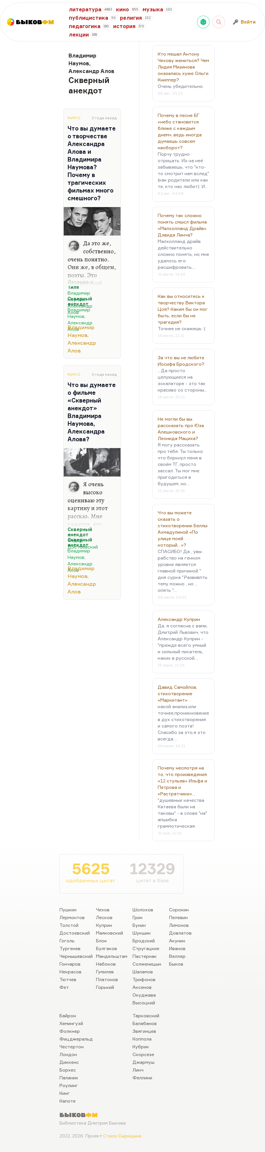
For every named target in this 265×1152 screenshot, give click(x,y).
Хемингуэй (71, 1023)
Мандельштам (111, 956)
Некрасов (70, 971)
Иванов (177, 948)
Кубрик (140, 1046)
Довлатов (180, 933)
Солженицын (146, 964)
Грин (137, 917)
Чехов (103, 909)
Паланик (68, 1077)
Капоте (67, 1101)
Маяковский (109, 933)
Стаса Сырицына (122, 1135)
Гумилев (105, 971)
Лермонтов (72, 917)
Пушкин (68, 909)
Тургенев (69, 948)
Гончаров (69, 964)
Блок (101, 940)
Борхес (67, 1070)
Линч (137, 1070)
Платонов (107, 979)
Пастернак (144, 956)
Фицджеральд (76, 1039)
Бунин (139, 925)
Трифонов (143, 979)
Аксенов (142, 987)
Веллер (177, 956)
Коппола (142, 1039)
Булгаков (106, 948)
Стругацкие (145, 948)
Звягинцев (144, 1031)
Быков (176, 964)
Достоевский (74, 933)
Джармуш (143, 1062)
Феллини (142, 1077)
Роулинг (68, 1085)
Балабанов (144, 1023)
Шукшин (141, 933)
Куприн (104, 925)
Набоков (106, 964)
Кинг (64, 1093)
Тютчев (67, 979)
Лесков (104, 917)
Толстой (69, 925)
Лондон (68, 1054)
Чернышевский (76, 956)
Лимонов (179, 925)
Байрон (67, 1015)
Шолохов (142, 909)
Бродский (143, 940)
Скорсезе (143, 1054)
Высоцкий (143, 1002)
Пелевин (178, 917)
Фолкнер (69, 1031)
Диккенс (69, 1062)
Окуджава (144, 995)
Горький (105, 987)
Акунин (177, 940)
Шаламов (142, 971)
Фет (64, 987)
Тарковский (145, 1015)
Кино (74, 117)
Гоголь (67, 940)
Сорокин (179, 909)
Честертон (71, 1046)
